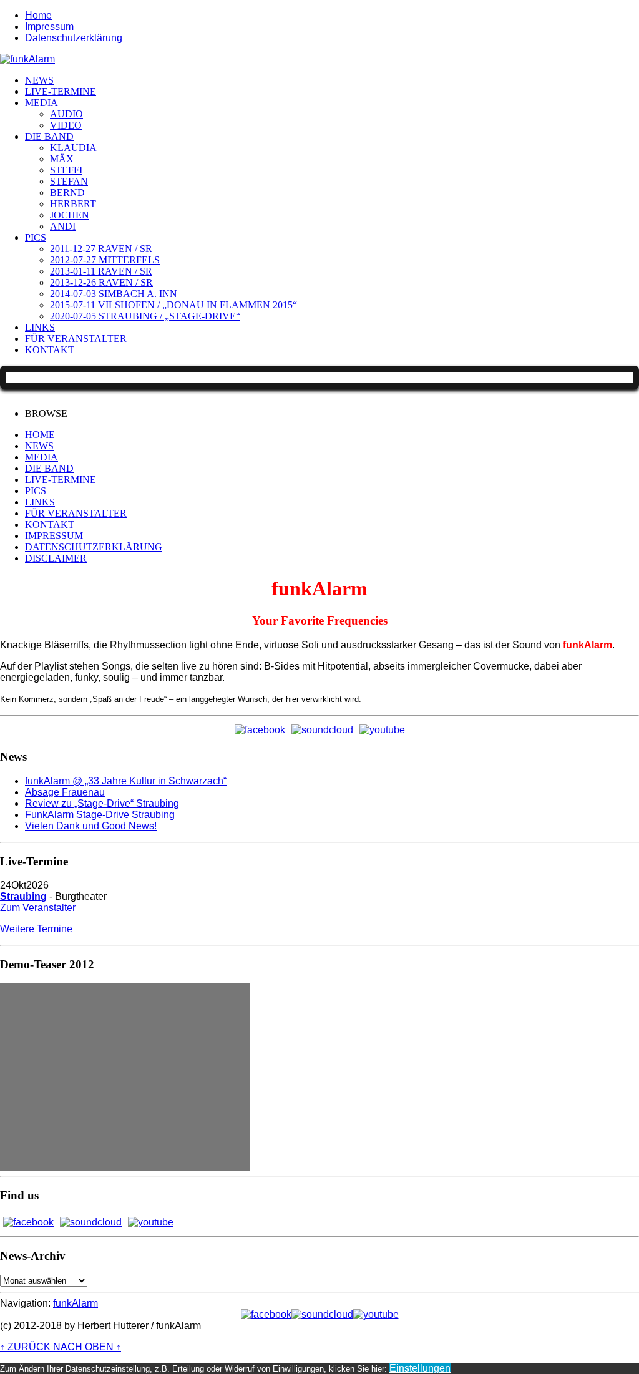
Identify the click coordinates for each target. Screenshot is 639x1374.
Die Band (49, 136)
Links (40, 327)
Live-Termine (60, 91)
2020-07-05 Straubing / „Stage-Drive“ (145, 316)
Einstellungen (420, 1368)
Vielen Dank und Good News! (91, 826)
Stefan (69, 181)
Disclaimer (56, 558)
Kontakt (49, 349)
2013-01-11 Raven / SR (101, 271)
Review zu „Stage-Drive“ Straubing (102, 803)
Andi (63, 226)
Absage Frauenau (65, 792)
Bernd (67, 192)
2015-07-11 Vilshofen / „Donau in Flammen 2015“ (173, 305)
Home (38, 15)
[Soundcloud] (322, 730)
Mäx (62, 158)
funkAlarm (75, 1303)
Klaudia (73, 147)
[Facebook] (260, 730)
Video (66, 125)
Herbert (73, 203)
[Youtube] (382, 730)
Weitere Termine (36, 928)
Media (41, 102)
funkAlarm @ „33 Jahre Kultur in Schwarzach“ (126, 781)
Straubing (23, 896)
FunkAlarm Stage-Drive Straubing (100, 814)
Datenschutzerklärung (73, 37)
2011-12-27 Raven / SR (101, 248)
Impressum (49, 26)
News (39, 80)
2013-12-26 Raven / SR (101, 282)
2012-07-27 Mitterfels (105, 260)
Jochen (69, 215)
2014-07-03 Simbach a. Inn (113, 293)
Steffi (66, 170)
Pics (35, 237)
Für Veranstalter (76, 338)
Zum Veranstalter (38, 907)
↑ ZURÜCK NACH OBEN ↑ (60, 1347)
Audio (66, 114)
